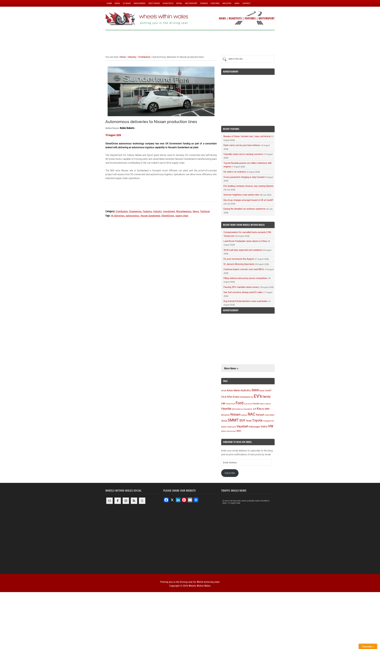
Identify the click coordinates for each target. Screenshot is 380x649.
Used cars (231, 427)
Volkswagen (254, 426)
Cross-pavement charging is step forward (244, 177)
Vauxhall (242, 426)
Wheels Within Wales (147, 19)
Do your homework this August (239, 259)
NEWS (222, 18)
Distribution (122, 211)
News (196, 211)
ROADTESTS (235, 18)
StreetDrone (167, 215)
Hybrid (262, 404)
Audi (243, 390)
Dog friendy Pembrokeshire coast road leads (245, 301)
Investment (169, 211)
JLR (254, 409)
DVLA (223, 397)
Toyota (257, 420)
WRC (238, 431)
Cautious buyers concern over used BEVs (244, 269)
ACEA (223, 390)
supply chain (181, 215)
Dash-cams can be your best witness (242, 145)
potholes (244, 415)
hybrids (268, 404)
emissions (245, 397)
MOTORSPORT (267, 18)
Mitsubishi (225, 415)
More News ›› (231, 368)
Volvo (264, 426)
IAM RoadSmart (237, 409)
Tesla (248, 420)
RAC (251, 414)
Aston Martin (233, 390)
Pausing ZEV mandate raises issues (241, 287)
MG (262, 409)
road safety (269, 415)
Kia (259, 408)
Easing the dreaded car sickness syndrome (244, 208)
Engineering (135, 211)
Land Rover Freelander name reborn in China (245, 241)
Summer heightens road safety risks (241, 194)
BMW (255, 390)
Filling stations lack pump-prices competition (245, 278)
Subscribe (230, 473)
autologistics (132, 215)
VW (270, 426)
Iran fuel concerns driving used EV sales (243, 292)
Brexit (261, 390)
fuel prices (248, 404)
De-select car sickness (235, 171)
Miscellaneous (183, 211)
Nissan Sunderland (150, 215)
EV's (258, 396)
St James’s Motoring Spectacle (239, 264)
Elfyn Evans (233, 396)
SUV (242, 420)
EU (252, 397)
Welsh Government (228, 431)
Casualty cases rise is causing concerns (243, 154)
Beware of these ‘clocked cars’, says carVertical (247, 136)
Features (147, 211)
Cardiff (268, 390)
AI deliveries (117, 215)
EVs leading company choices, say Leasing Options (249, 186)
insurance (248, 409)
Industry (157, 211)
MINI (267, 409)
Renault (260, 414)
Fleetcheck (230, 404)
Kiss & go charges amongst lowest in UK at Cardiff (248, 200)
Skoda (224, 421)
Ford (239, 403)
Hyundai (226, 408)
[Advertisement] (190, 41)
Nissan (235, 414)
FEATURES (250, 18)
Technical (205, 211)
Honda (256, 403)
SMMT (233, 420)
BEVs (248, 390)
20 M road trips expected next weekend (243, 250)
